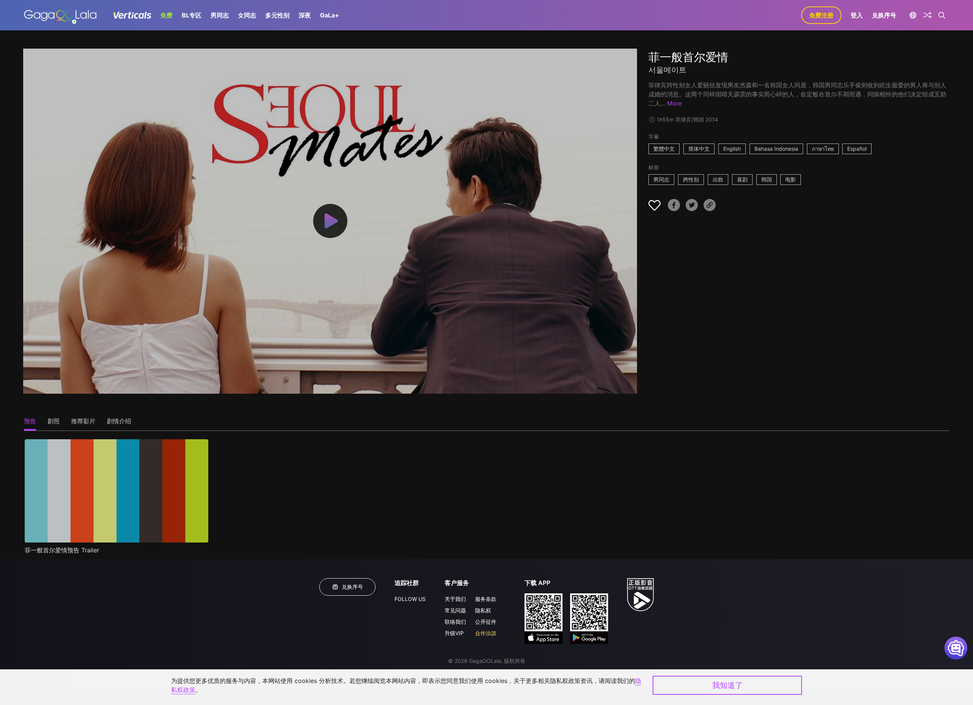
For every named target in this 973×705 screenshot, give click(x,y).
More (674, 103)
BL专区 (191, 15)
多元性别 (277, 15)
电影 (790, 179)
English (732, 148)
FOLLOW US (410, 599)
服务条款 (485, 599)
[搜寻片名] (942, 15)
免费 (166, 15)
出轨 (718, 179)
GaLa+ (329, 15)
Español (857, 148)
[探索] (927, 15)
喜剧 (742, 179)
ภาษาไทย (823, 148)
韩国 (766, 179)
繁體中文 (664, 148)
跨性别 (691, 179)
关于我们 (455, 599)
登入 (857, 15)
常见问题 (455, 610)
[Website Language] (912, 15)
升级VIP (454, 633)
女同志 (247, 15)
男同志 (220, 15)
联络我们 (455, 621)
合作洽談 (485, 633)
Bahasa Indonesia (776, 148)
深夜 (305, 15)
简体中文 (699, 148)
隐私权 (483, 610)
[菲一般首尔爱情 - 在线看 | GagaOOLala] (60, 15)
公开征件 (485, 621)
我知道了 (727, 685)
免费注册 (821, 15)
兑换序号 (884, 15)
